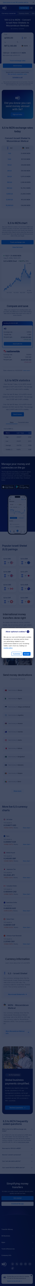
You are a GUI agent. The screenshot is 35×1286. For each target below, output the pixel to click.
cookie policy (8, 648)
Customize (16, 654)
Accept (26, 654)
